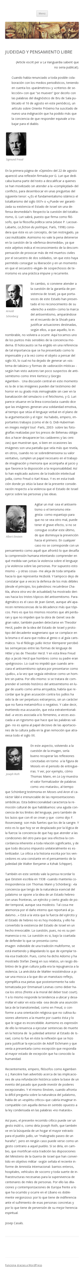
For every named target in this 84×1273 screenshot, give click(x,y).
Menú (42, 13)
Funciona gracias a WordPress (23, 1265)
